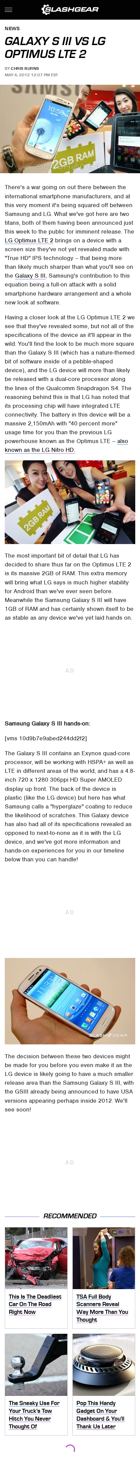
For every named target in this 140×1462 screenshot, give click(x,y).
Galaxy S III (30, 275)
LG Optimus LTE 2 (29, 240)
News (12, 29)
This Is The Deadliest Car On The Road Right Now (35, 1304)
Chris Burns (25, 68)
